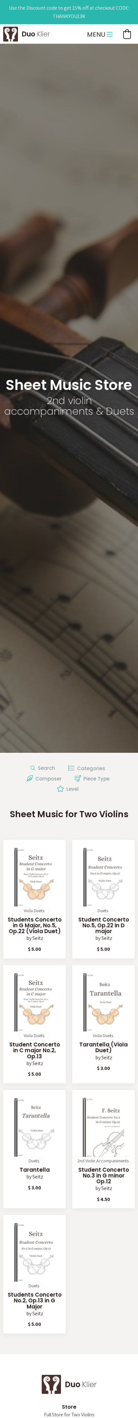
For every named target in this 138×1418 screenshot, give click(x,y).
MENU (97, 34)
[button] (127, 34)
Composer (47, 778)
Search (45, 768)
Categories (89, 768)
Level (71, 788)
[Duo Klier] (10, 33)
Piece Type (95, 778)
